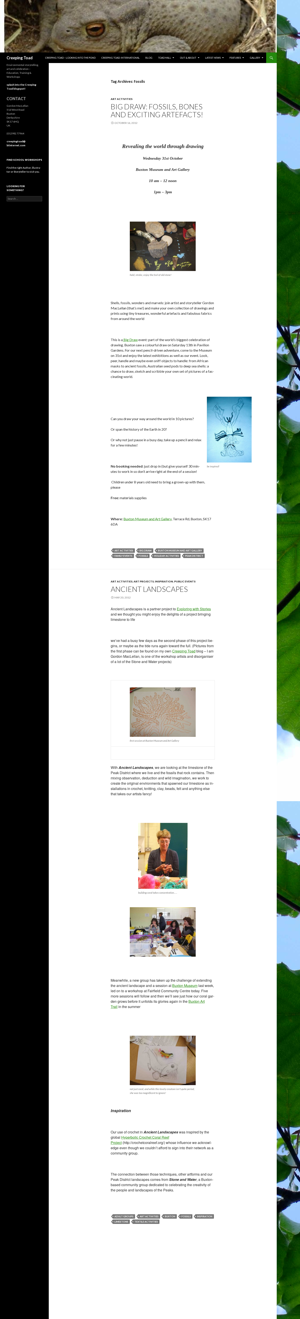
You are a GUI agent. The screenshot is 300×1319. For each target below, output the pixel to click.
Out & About (188, 57)
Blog (148, 57)
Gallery (255, 57)
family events (123, 555)
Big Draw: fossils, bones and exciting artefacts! (157, 110)
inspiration (164, 581)
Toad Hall (164, 57)
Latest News (213, 57)
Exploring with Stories (194, 608)
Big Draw (130, 340)
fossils (143, 555)
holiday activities (166, 555)
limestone (121, 1221)
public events (184, 581)
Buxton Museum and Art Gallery (147, 519)
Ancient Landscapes (149, 589)
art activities (121, 99)
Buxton (170, 1216)
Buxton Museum (184, 985)
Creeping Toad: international (120, 57)
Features (235, 57)
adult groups (124, 1216)
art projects (144, 581)
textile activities (146, 1221)
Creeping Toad (20, 57)
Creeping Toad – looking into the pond (70, 57)
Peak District (194, 555)
